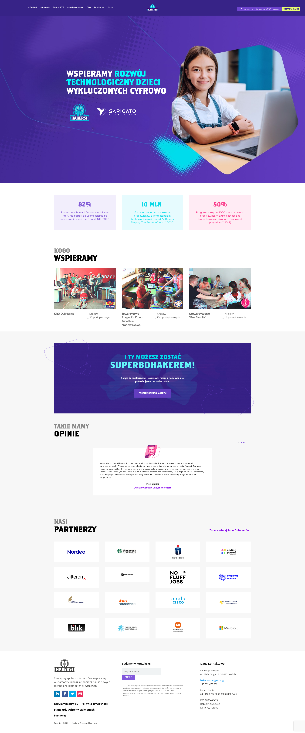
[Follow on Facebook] (65, 694)
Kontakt (111, 7)
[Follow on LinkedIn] (57, 694)
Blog (89, 7)
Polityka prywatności (94, 704)
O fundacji (32, 7)
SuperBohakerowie (75, 7)
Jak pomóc (45, 7)
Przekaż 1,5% (58, 7)
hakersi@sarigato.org (212, 680)
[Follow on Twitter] (72, 694)
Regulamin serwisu (66, 704)
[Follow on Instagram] (80, 694)
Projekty (97, 7)
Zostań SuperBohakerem (152, 393)
